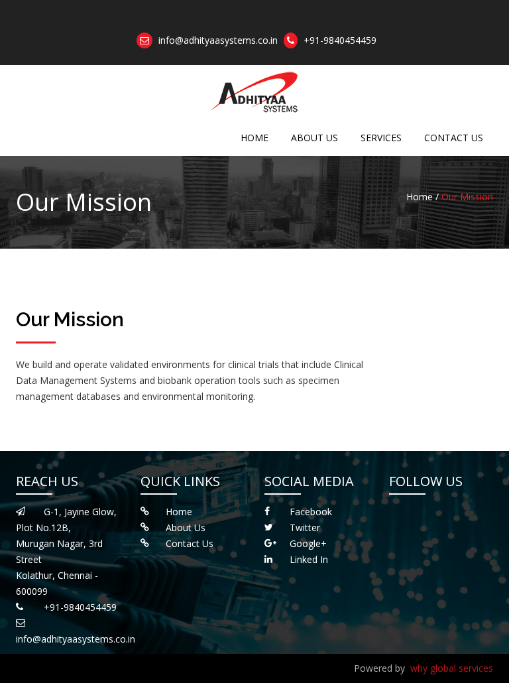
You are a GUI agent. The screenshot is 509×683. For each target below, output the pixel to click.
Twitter (305, 527)
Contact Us (189, 543)
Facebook (311, 511)
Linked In (309, 559)
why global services (451, 668)
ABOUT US (314, 137)
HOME (254, 137)
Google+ (308, 543)
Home (179, 511)
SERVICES (381, 137)
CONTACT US (453, 137)
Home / (422, 196)
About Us (185, 527)
